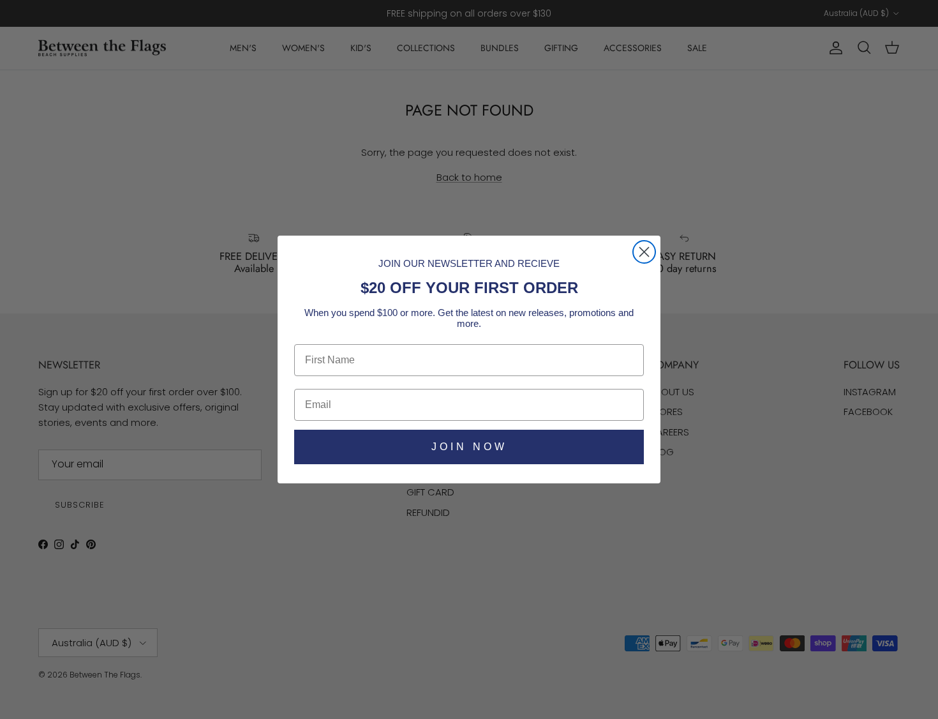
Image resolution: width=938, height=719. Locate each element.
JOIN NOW (469, 446)
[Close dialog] (644, 252)
